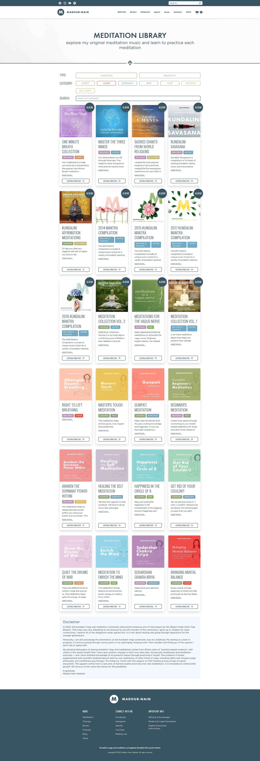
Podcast (87, 730)
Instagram (121, 722)
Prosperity (80, 502)
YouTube (120, 730)
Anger (79, 415)
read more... (67, 175)
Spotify (119, 726)
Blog (167, 12)
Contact (178, 12)
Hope (150, 497)
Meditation (88, 717)
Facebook (121, 717)
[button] (122, 12)
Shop (85, 738)
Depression (153, 415)
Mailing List (121, 734)
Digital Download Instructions (157, 727)
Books (86, 726)
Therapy (87, 722)
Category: (66, 83)
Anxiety (79, 583)
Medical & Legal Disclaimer (162, 722)
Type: (63, 75)
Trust (114, 415)
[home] (73, 12)
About (157, 12)
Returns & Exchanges (159, 717)
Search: (65, 98)
